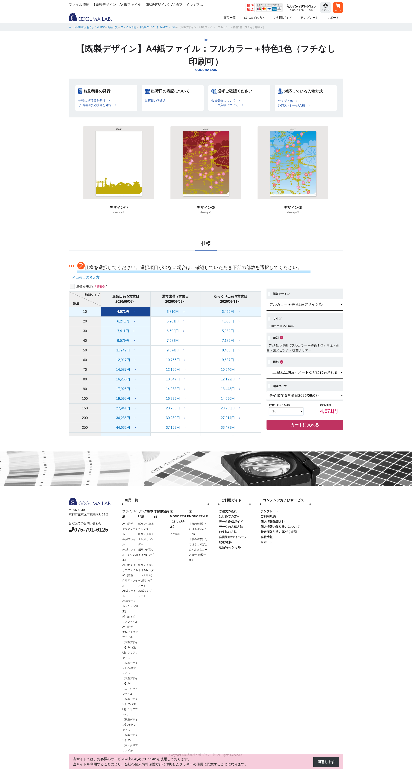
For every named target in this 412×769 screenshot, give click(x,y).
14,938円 (173, 389)
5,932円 (228, 331)
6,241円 (123, 321)
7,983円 (173, 340)
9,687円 (228, 360)
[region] (206, 173)
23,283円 (173, 408)
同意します (326, 762)
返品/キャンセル (230, 547)
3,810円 (173, 311)
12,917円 (123, 360)
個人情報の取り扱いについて (280, 526)
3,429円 (228, 311)
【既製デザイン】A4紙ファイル (130, 668)
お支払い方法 (228, 531)
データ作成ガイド (231, 521)
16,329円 (173, 398)
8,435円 (228, 350)
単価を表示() (91, 286)
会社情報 (267, 537)
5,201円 (173, 321)
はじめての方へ (229, 516)
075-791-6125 (91, 529)
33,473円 (228, 427)
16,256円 (123, 379)
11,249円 (123, 350)
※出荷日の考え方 (86, 277)
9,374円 (173, 350)
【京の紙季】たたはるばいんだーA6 (198, 529)
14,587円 (123, 369)
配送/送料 (225, 542)
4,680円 (228, 321)
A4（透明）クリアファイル (130, 529)
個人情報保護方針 (273, 521)
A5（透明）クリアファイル (130, 580)
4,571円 (123, 311)
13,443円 (228, 389)
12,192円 (228, 379)
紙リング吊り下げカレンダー (146, 554)
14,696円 (228, 398)
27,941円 (123, 408)
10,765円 (173, 360)
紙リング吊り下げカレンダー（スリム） (146, 570)
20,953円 (228, 408)
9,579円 (123, 340)
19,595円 (123, 398)
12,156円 (173, 369)
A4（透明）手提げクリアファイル (130, 632)
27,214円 (228, 418)
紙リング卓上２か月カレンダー (146, 539)
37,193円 (173, 427)
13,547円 (173, 379)
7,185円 (228, 340)
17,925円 (123, 389)
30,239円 (173, 418)
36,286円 (123, 418)
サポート (267, 542)
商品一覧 (131, 500)
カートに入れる (305, 424)
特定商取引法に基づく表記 (279, 531)
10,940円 (228, 369)
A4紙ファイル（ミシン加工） (130, 554)
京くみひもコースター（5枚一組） (198, 554)
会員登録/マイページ (233, 537)
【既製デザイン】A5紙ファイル (130, 724)
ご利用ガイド (231, 500)
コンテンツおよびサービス (283, 500)
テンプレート (270, 511)
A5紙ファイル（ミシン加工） (130, 606)
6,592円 (173, 331)
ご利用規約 (268, 516)
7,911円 (123, 331)
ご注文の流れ (228, 511)
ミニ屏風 (175, 534)
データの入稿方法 (231, 526)
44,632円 (123, 427)
